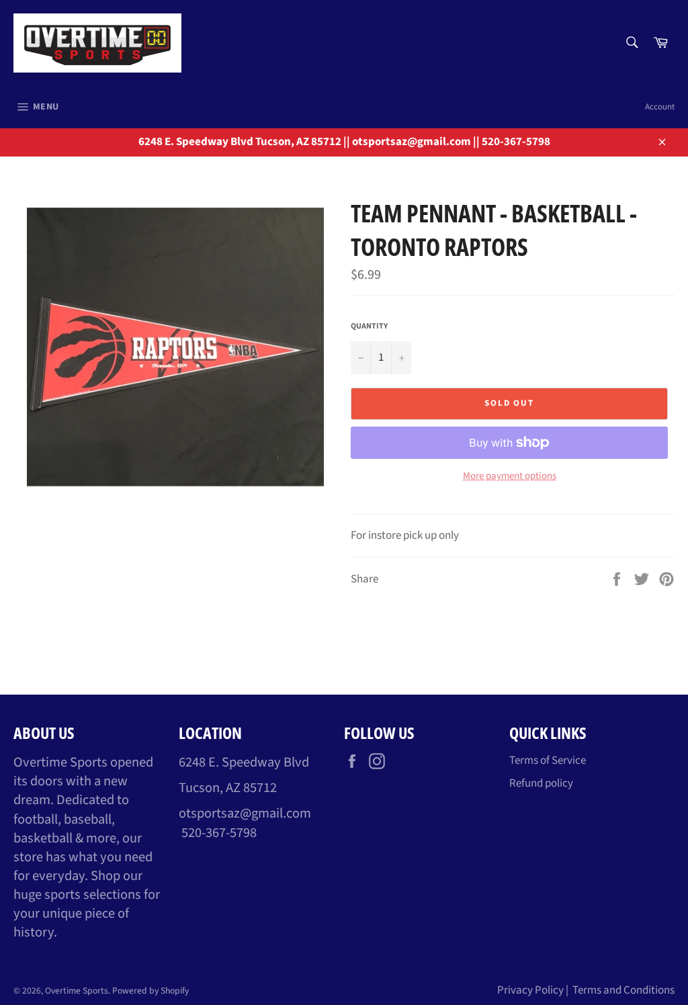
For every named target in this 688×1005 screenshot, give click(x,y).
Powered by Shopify (150, 990)
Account (660, 107)
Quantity (369, 326)
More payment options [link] (509, 476)
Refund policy (541, 783)
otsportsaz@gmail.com (245, 813)
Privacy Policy (530, 990)
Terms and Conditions (623, 990)
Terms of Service (547, 760)
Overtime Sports (76, 990)
